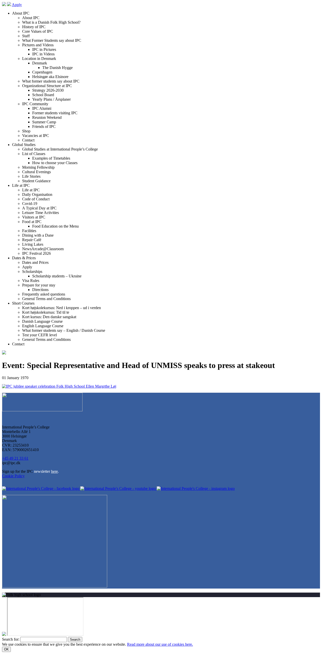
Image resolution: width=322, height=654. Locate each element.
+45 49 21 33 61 (15, 458)
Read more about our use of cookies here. (160, 644)
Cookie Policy (13, 476)
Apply (17, 5)
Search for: (10, 639)
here (54, 471)
